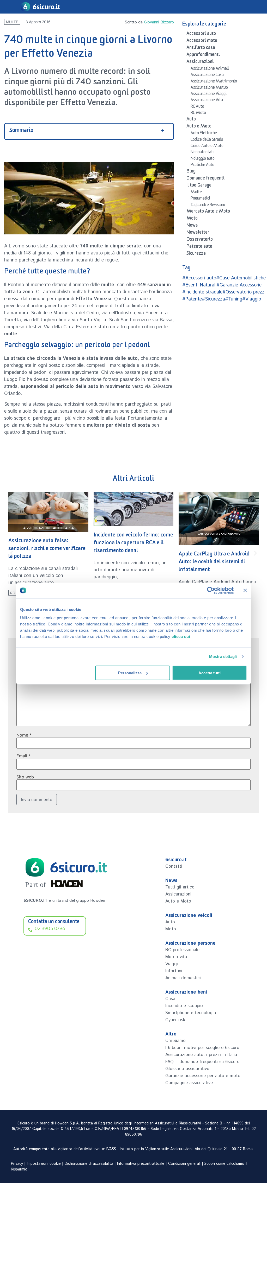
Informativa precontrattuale (140, 1163)
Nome (24, 735)
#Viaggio (251, 299)
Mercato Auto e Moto (208, 212)
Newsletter (197, 233)
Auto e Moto (198, 127)
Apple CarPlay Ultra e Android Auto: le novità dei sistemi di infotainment (214, 562)
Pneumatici (200, 199)
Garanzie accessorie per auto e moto (202, 1076)
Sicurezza (196, 254)
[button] (11, 553)
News (192, 226)
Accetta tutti (209, 672)
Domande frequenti (205, 179)
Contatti (173, 866)
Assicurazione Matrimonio (214, 82)
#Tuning (233, 299)
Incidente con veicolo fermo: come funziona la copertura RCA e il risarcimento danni (133, 543)
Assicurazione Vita (207, 101)
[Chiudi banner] (245, 590)
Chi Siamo (175, 1041)
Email (23, 756)
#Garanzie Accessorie (239, 285)
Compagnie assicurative (189, 1083)
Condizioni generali (184, 1163)
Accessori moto (201, 41)
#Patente (192, 299)
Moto (192, 219)
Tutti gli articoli (181, 887)
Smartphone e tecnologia (190, 1013)
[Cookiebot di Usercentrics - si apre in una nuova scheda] (211, 590)
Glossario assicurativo (187, 1069)
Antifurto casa (200, 48)
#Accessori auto (199, 278)
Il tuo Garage (198, 186)
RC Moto (198, 113)
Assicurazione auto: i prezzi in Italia (201, 1055)
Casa (170, 999)
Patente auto (199, 247)
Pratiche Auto (202, 165)
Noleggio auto (203, 159)
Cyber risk (175, 1020)
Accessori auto (201, 34)
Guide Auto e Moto (207, 146)
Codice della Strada (207, 140)
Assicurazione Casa (207, 75)
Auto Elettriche (204, 134)
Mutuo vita (176, 957)
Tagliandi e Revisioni (208, 205)
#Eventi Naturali (199, 285)
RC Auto (197, 107)
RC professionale (182, 950)
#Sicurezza (213, 299)
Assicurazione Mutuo (209, 88)
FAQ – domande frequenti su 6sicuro (202, 1062)
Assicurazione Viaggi (209, 94)
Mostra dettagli (223, 656)
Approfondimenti (203, 55)
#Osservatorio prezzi (243, 292)
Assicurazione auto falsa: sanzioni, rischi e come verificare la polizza (47, 549)
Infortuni (173, 971)
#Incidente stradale (202, 292)
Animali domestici (183, 978)
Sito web (25, 777)
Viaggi (171, 964)
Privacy (17, 1163)
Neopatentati (202, 153)
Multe (12, 22)
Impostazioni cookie (44, 1163)
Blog (191, 172)
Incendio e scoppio (184, 1006)
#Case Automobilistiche (241, 278)
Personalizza (130, 672)
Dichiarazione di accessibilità (89, 1163)
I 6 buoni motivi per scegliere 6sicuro (202, 1048)
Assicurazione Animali (210, 69)
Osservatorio (199, 240)
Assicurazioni (200, 62)
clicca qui (181, 636)
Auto (191, 120)
